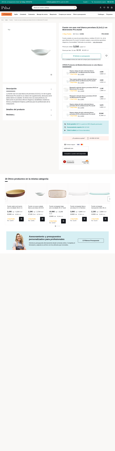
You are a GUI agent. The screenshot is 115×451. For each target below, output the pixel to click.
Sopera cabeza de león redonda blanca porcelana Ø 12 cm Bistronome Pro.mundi (82, 104)
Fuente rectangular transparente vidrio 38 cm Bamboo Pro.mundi (98, 207)
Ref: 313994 (81, 82)
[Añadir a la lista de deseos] (106, 56)
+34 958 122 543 (94, 138)
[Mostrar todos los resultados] (75, 7)
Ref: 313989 (81, 74)
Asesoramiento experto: (104, 2)
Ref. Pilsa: (76, 34)
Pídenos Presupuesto (91, 240)
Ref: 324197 (52, 222)
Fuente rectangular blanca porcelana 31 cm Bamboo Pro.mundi (77, 207)
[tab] (29, 89)
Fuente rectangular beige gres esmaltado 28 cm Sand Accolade (57, 207)
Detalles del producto (15, 109)
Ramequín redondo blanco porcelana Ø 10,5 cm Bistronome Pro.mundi (83, 96)
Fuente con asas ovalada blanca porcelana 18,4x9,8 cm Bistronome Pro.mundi (36, 207)
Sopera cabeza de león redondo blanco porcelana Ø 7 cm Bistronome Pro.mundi (82, 71)
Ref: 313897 (81, 99)
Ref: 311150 (73, 220)
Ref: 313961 (31, 220)
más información (97, 42)
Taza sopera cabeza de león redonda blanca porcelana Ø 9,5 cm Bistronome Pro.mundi (83, 79)
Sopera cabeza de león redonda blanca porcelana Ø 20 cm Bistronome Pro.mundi (82, 113)
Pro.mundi (105, 34)
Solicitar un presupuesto (82, 56)
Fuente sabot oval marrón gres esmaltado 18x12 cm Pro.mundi (14, 207)
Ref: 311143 (94, 220)
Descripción (11, 89)
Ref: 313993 (81, 116)
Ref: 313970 (10, 220)
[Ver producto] (21, 219)
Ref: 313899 (81, 91)
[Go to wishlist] (104, 8)
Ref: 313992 (81, 107)
